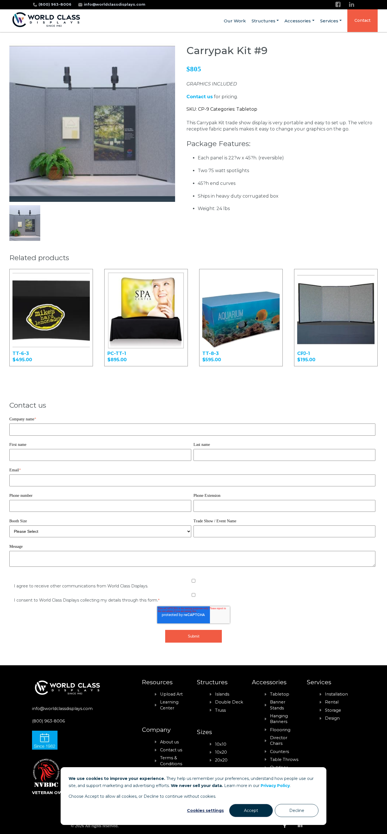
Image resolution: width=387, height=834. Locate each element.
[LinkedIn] (351, 4)
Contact (362, 20)
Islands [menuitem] (222, 694)
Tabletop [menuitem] (279, 694)
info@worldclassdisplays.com (114, 4)
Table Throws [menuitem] (284, 759)
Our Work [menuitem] (235, 20)
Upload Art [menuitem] (171, 694)
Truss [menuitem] (220, 710)
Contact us (199, 96)
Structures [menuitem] (263, 20)
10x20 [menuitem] (221, 752)
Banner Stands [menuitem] (277, 705)
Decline (296, 810)
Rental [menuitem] (332, 702)
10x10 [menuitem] (220, 744)
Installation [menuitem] (336, 694)
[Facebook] (338, 4)
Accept (251, 810)
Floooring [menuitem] (280, 729)
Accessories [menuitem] (297, 20)
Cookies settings (205, 810)
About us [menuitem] (169, 742)
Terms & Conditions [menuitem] (171, 760)
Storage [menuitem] (333, 710)
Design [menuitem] (332, 718)
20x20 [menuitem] (221, 760)
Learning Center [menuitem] (169, 705)
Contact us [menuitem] (171, 749)
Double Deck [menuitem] (229, 702)
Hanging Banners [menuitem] (279, 718)
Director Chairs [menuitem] (278, 740)
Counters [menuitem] (279, 751)
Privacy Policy (275, 785)
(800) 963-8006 (56, 4)
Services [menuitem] (329, 20)
